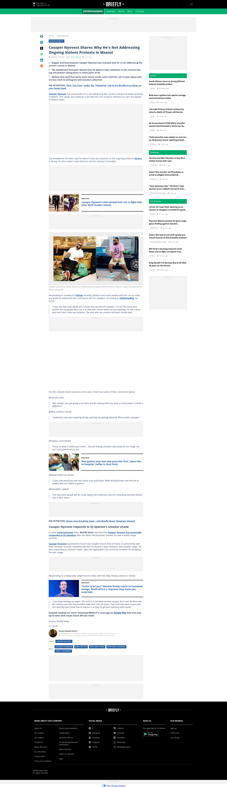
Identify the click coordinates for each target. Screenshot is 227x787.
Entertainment (93, 11)
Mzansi (138, 158)
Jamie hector (81, 647)
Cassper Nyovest (57, 94)
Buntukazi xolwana (116, 647)
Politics (152, 256)
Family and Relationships (158, 242)
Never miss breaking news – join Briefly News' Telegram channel (100, 521)
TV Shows (139, 11)
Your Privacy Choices (116, 785)
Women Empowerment (157, 193)
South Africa (154, 228)
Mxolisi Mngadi (76, 57)
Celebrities (110, 11)
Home (51, 36)
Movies (121, 11)
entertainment (65, 532)
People (152, 88)
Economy (153, 144)
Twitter (79, 295)
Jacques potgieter (64, 647)
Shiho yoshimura (63, 651)
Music (130, 11)
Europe (152, 270)
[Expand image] (140, 235)
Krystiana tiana (97, 647)
